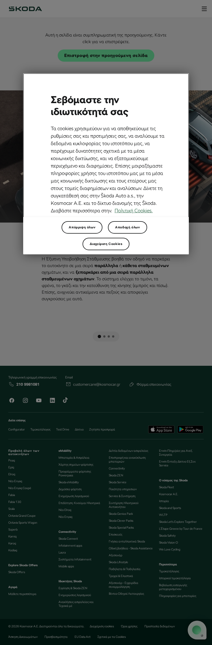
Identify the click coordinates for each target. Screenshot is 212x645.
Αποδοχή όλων (127, 227)
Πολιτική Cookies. (134, 210)
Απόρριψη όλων (82, 227)
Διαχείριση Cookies (106, 244)
